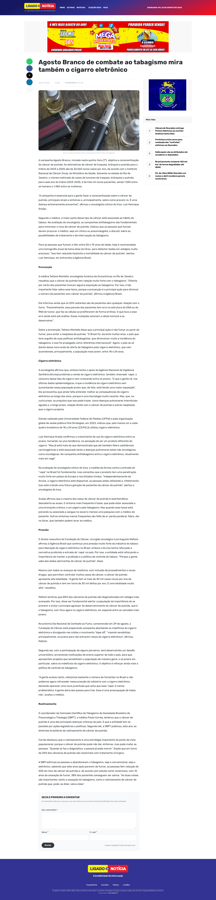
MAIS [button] (105, 7)
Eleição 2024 (94, 7)
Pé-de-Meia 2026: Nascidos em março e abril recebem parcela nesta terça (170, 176)
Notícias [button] (81, 7)
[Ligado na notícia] (40, 6)
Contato (105, 885)
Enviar (48, 845)
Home (62, 7)
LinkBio (126, 885)
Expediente (91, 885)
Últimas (71, 7)
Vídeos (116, 885)
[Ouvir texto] (29, 89)
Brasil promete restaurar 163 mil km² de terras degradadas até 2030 (171, 164)
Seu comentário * (50, 810)
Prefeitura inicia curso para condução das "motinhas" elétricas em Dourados (168, 142)
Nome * (45, 832)
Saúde (57, 83)
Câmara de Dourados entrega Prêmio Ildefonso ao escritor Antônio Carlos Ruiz (169, 131)
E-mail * (93, 832)
